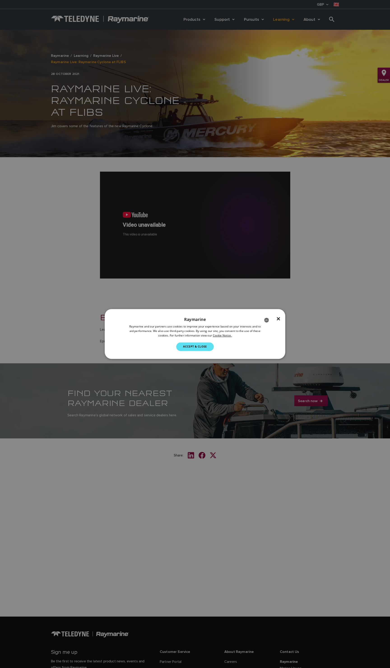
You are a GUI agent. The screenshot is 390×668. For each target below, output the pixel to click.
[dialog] (195, 334)
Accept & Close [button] (195, 346)
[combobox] (266, 320)
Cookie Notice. (222, 335)
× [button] (278, 318)
